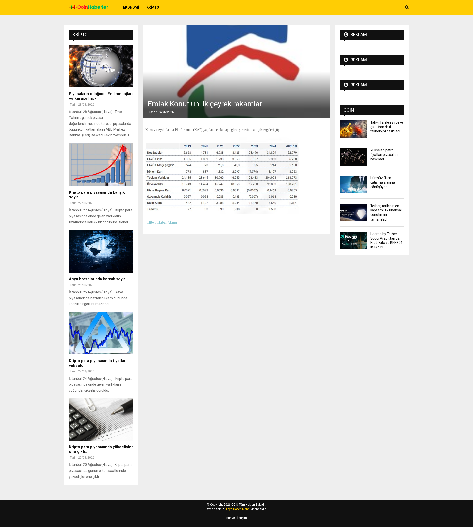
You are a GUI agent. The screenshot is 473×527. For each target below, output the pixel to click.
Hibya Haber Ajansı (237, 509)
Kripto (152, 7)
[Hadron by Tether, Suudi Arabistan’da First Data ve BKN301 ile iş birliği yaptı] (353, 240)
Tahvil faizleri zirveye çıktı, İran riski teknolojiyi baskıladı (386, 126)
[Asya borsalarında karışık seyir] (101, 251)
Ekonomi (131, 7)
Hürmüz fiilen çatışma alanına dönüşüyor (382, 182)
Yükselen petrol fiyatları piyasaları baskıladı (384, 154)
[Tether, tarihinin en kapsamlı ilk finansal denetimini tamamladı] (353, 212)
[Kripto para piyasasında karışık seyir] (101, 164)
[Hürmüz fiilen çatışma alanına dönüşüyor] (353, 184)
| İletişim (241, 518)
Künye (230, 518)
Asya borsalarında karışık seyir (97, 279)
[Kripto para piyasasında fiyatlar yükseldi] (101, 333)
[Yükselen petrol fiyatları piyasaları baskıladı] (353, 157)
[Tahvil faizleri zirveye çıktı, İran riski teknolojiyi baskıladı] (353, 129)
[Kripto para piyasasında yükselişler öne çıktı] (101, 419)
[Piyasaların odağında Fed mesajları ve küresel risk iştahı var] (101, 66)
